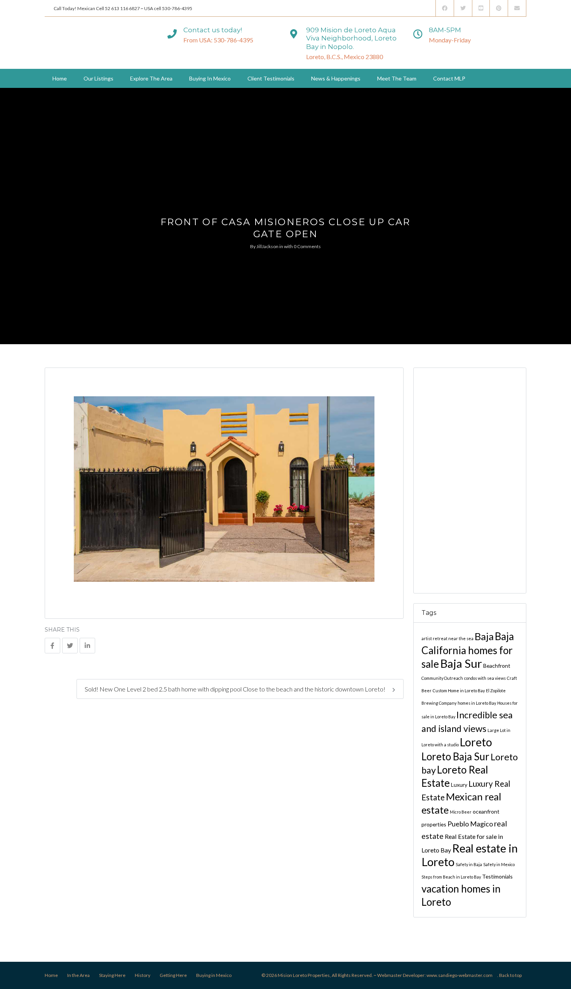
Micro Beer (461, 811)
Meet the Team (396, 78)
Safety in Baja (469, 863)
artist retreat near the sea (447, 638)
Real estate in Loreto (469, 854)
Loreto (476, 741)
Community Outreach (442, 677)
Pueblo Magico (470, 823)
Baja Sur (461, 663)
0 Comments (307, 246)
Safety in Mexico (499, 863)
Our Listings (98, 78)
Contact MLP (449, 78)
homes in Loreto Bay (477, 702)
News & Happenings (335, 78)
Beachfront (496, 665)
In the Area (78, 975)
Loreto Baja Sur (455, 756)
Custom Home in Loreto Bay (459, 690)
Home (59, 78)
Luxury (459, 784)
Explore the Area (151, 78)
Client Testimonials (270, 78)
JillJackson (267, 246)
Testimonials (497, 876)
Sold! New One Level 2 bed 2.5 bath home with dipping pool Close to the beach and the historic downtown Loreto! (235, 689)
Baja (484, 636)
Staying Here (112, 975)
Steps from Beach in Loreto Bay (451, 876)
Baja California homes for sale (467, 650)
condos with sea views (485, 677)
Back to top (510, 975)
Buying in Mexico (210, 78)
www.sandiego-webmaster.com (460, 975)
